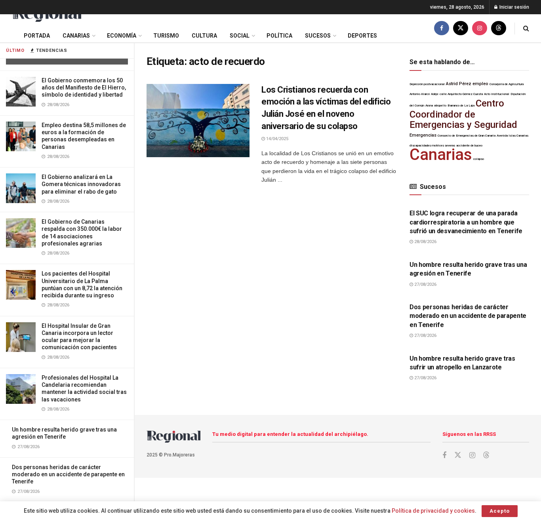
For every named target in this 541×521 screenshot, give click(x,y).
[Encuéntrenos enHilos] (498, 28)
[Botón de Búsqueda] (526, 28)
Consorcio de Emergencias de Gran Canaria (466, 135)
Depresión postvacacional (427, 84)
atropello (440, 105)
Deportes (362, 35)
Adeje (434, 94)
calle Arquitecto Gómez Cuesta (461, 94)
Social (240, 35)
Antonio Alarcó (420, 94)
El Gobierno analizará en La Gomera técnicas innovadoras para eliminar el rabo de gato (81, 184)
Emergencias (423, 135)
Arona (429, 105)
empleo (480, 83)
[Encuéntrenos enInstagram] (479, 28)
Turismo (166, 35)
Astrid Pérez (458, 83)
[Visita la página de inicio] (46, 14)
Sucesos (318, 35)
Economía (121, 35)
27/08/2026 (424, 284)
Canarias (76, 35)
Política (279, 35)
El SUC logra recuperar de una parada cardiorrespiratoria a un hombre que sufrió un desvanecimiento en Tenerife (466, 222)
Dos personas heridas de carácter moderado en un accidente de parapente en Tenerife (68, 474)
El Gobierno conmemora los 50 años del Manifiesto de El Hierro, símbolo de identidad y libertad (84, 87)
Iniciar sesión (513, 7)
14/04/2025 (276, 138)
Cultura (204, 35)
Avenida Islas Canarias (512, 135)
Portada (37, 35)
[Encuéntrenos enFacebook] (441, 28)
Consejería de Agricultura (507, 84)
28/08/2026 (424, 241)
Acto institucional (496, 94)
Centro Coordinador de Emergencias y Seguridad (463, 114)
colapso (478, 159)
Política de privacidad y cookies (433, 511)
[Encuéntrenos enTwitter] (460, 28)
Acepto (500, 511)
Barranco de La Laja (461, 105)
